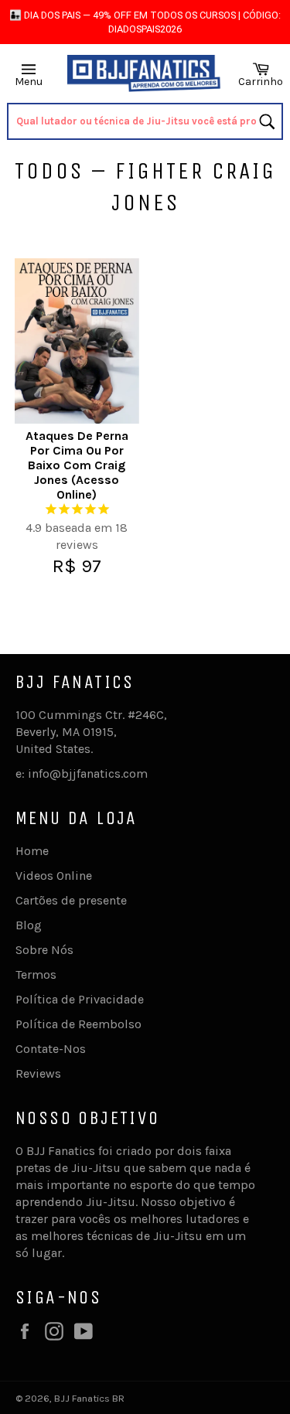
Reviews (38, 1073)
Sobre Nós (44, 949)
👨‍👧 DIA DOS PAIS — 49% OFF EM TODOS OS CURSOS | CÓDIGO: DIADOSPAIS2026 (145, 22)
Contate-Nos (50, 1048)
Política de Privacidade (79, 999)
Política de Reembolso (78, 1024)
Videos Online (53, 875)
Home (32, 850)
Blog (28, 925)
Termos (35, 974)
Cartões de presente (71, 900)
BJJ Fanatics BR (89, 1398)
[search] (144, 121)
